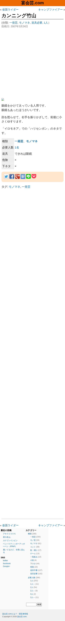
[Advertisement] (32, 62)
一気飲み (33, 557)
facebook (7, 563)
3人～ (32, 597)
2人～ (32, 591)
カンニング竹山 (19, 15)
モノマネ (24, 22)
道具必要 (36, 22)
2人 (31, 587)
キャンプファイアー (50, 9)
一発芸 (13, 22)
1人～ (32, 584)
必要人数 (31, 578)
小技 (32, 560)
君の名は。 (7, 537)
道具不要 (33, 570)
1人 (46, 22)
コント (33, 547)
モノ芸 (33, 540)
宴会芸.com (32, 2)
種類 (30, 534)
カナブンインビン (10, 540)
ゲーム (33, 553)
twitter (5, 560)
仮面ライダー (10, 9)
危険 (32, 567)
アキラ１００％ (9, 534)
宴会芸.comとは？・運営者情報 (15, 614)
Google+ (6, 566)
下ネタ (33, 564)
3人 (31, 594)
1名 (17, 147)
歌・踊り (33, 550)
